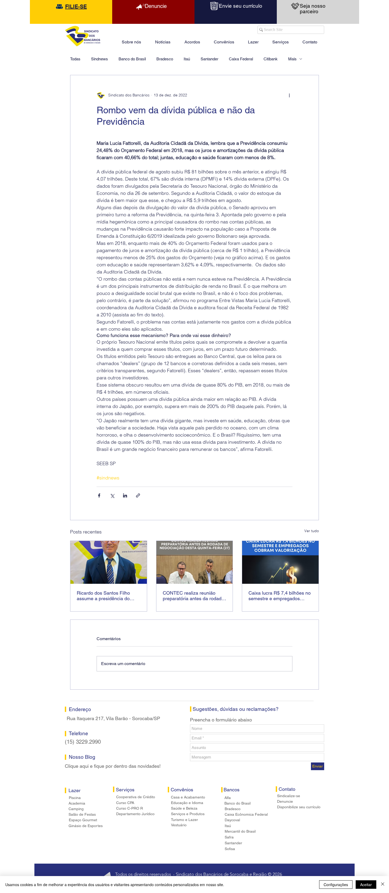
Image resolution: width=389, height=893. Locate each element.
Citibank (271, 59)
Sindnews (99, 59)
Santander (209, 59)
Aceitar (366, 884)
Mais (292, 59)
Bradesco (164, 59)
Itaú (187, 59)
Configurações (336, 884)
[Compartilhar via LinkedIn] (125, 495)
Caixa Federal (241, 59)
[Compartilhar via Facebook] (99, 495)
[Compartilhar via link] (138, 495)
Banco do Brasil (132, 59)
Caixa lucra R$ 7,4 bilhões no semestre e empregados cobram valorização (279, 595)
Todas (75, 59)
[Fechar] (382, 884)
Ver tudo (311, 530)
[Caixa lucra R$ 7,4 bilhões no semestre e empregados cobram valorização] (280, 562)
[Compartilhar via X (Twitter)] (112, 495)
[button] (253, 39)
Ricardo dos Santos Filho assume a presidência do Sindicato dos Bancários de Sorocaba (105, 595)
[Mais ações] (289, 95)
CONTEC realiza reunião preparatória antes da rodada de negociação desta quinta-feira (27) (193, 595)
